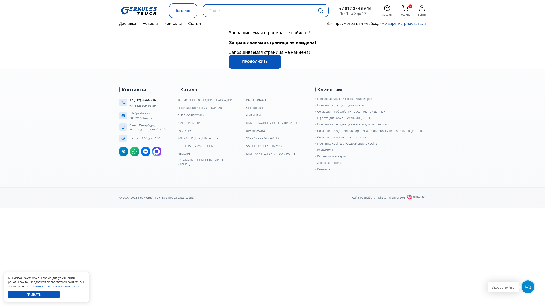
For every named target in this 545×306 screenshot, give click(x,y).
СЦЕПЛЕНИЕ (255, 108)
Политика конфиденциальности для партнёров (352, 124)
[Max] (156, 151)
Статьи (194, 23)
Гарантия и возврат (331, 156)
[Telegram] (123, 151)
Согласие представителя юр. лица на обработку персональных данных (369, 131)
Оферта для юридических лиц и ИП (343, 118)
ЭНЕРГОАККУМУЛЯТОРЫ (196, 146)
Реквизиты (325, 150)
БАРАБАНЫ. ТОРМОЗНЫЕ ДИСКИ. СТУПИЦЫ (202, 162)
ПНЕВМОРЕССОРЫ (191, 115)
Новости (150, 23)
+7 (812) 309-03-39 (142, 105)
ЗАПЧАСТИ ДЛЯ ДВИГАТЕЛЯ (198, 138)
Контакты (173, 23)
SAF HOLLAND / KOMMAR (264, 146)
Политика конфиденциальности (340, 105)
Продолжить (255, 61)
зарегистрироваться (407, 23)
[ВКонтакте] (145, 151)
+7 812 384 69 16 (355, 8)
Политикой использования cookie (55, 286)
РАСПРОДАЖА (256, 100)
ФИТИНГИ (253, 115)
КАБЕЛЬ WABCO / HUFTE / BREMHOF (272, 123)
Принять (34, 294)
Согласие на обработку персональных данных (351, 111)
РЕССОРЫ (184, 154)
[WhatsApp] (134, 151)
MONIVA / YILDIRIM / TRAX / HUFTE (270, 154)
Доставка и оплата (330, 163)
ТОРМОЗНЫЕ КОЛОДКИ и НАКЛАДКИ (205, 100)
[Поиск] (320, 10)
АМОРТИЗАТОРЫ (190, 123)
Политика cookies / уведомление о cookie (347, 144)
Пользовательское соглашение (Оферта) (346, 99)
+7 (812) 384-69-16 (142, 100)
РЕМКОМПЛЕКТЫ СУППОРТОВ (200, 108)
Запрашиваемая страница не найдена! (269, 32)
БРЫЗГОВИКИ (256, 131)
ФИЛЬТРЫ (185, 131)
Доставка (127, 23)
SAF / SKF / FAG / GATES (262, 138)
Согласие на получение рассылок (342, 137)
